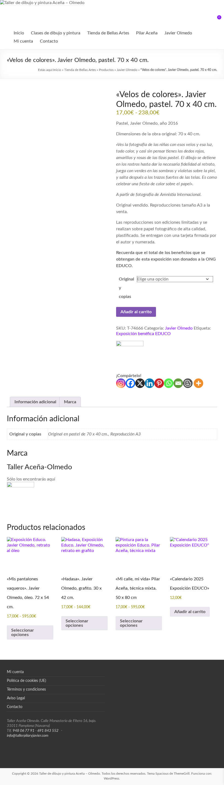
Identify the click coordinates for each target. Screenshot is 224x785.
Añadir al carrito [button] (189, 612)
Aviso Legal (16, 698)
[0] (215, 19)
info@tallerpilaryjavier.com (27, 736)
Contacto (49, 41)
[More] (198, 383)
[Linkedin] (149, 383)
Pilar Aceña (147, 33)
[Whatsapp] (168, 383)
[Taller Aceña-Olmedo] (129, 357)
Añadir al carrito (136, 312)
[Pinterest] (159, 383)
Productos (106, 69)
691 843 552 (47, 731)
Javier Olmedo (178, 33)
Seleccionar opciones (22, 632)
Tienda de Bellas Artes (108, 33)
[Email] (178, 383)
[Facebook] (130, 383)
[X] (140, 383)
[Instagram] (121, 383)
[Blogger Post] (188, 383)
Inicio (19, 33)
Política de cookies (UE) (26, 681)
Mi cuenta (23, 41)
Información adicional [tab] (35, 402)
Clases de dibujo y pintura (55, 33)
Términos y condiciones (26, 689)
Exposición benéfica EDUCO (143, 334)
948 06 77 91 (23, 731)
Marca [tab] (70, 402)
